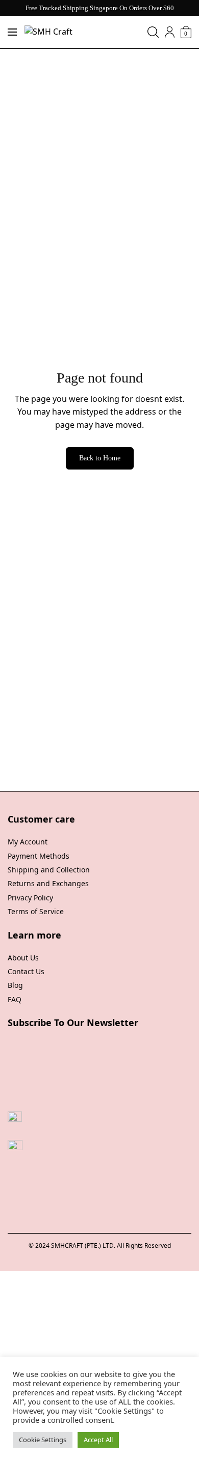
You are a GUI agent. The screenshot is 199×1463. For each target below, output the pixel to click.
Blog (15, 985)
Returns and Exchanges (48, 883)
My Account (27, 841)
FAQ (14, 999)
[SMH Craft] (48, 32)
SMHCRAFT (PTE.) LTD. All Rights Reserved (111, 1245)
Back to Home (99, 458)
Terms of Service (36, 911)
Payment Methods (38, 856)
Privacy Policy (30, 897)
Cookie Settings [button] (42, 1439)
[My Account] (170, 32)
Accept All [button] (98, 1439)
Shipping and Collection (49, 869)
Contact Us (26, 971)
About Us (23, 957)
